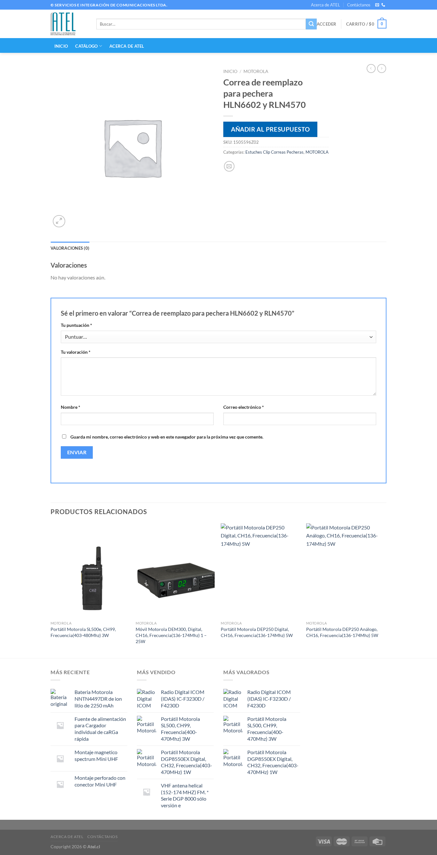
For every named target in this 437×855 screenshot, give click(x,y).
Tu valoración (76, 352)
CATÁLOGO (86, 46)
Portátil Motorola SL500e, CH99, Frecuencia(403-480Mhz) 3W (83, 632)
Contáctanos (358, 4)
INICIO (61, 46)
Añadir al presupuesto (270, 129)
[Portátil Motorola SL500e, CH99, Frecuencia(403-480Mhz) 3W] (90, 570)
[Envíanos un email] (377, 5)
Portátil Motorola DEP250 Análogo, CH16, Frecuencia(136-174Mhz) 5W (342, 632)
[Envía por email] (229, 166)
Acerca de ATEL (325, 4)
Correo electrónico (243, 407)
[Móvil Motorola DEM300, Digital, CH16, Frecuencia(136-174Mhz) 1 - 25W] (175, 570)
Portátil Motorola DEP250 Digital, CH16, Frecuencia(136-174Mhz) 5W (257, 632)
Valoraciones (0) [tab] (70, 248)
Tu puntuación (76, 325)
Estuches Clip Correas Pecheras (274, 152)
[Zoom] (59, 221)
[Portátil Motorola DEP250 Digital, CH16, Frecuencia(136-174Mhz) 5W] (260, 570)
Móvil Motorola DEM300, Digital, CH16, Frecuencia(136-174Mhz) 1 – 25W (171, 635)
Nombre (70, 407)
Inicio (230, 71)
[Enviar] (311, 24)
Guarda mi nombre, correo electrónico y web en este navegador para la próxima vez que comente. (166, 437)
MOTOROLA (255, 71)
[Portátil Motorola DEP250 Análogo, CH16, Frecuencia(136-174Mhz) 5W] (345, 570)
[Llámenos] (383, 5)
